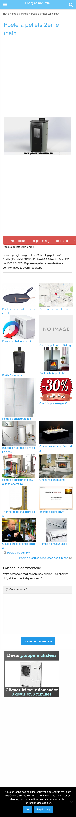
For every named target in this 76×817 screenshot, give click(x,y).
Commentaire (18, 589)
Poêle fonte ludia (12, 375)
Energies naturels (37, 3)
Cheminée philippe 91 (52, 479)
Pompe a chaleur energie (17, 341)
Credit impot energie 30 (53, 403)
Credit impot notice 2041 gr (55, 345)
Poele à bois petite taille (53, 373)
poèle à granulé (20, 13)
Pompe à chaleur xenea (16, 418)
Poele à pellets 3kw (18, 552)
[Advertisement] (38, 77)
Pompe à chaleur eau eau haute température (18, 482)
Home (6, 13)
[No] (71, 802)
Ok (27, 809)
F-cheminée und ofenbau (54, 309)
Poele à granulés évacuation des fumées (43, 558)
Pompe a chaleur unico (53, 543)
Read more (43, 809)
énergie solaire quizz (51, 511)
